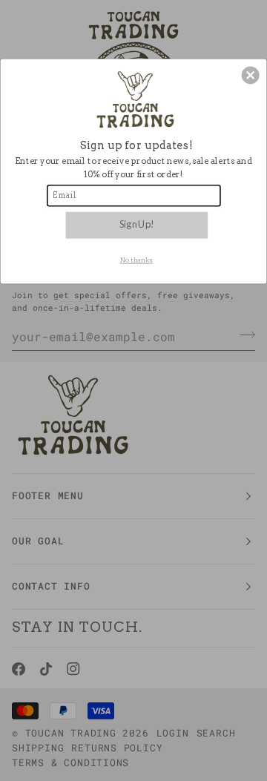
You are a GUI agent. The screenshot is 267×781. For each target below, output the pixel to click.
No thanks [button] (136, 261)
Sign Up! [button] (136, 224)
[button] (251, 76)
